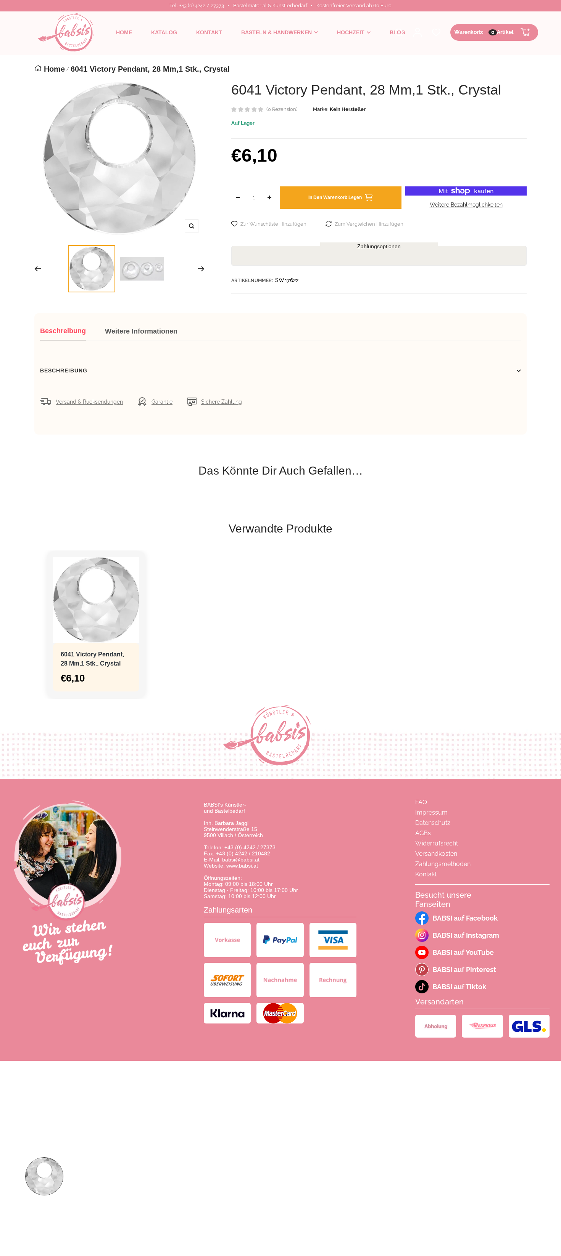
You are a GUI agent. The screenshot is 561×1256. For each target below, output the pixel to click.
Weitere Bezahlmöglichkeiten (466, 205)
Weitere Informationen (141, 331)
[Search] (398, 32)
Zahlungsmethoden (443, 864)
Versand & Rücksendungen (89, 402)
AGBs (423, 833)
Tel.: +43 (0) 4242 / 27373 (196, 5)
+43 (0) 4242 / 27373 (250, 847)
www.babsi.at (242, 866)
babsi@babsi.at (241, 860)
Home (54, 69)
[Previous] (37, 268)
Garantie (162, 402)
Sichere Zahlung (221, 402)
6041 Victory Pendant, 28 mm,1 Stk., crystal (92, 659)
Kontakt (426, 874)
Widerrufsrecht (436, 843)
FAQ (421, 802)
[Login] (417, 32)
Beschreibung (63, 331)
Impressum (431, 812)
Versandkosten (436, 853)
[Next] (201, 268)
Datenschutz (432, 822)
